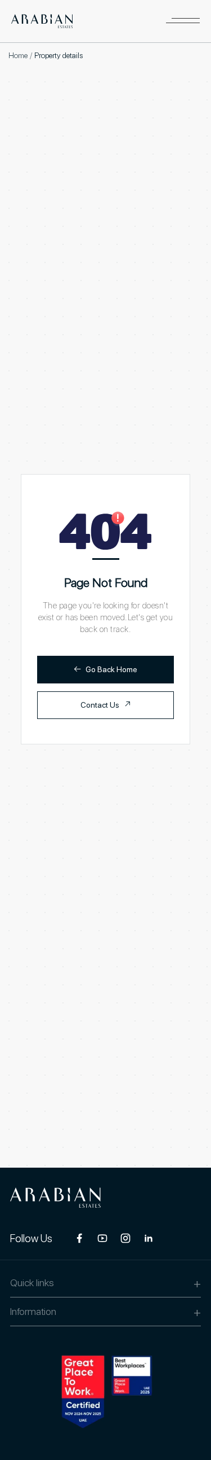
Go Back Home (105, 669)
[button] (183, 21)
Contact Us (105, 704)
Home (18, 55)
